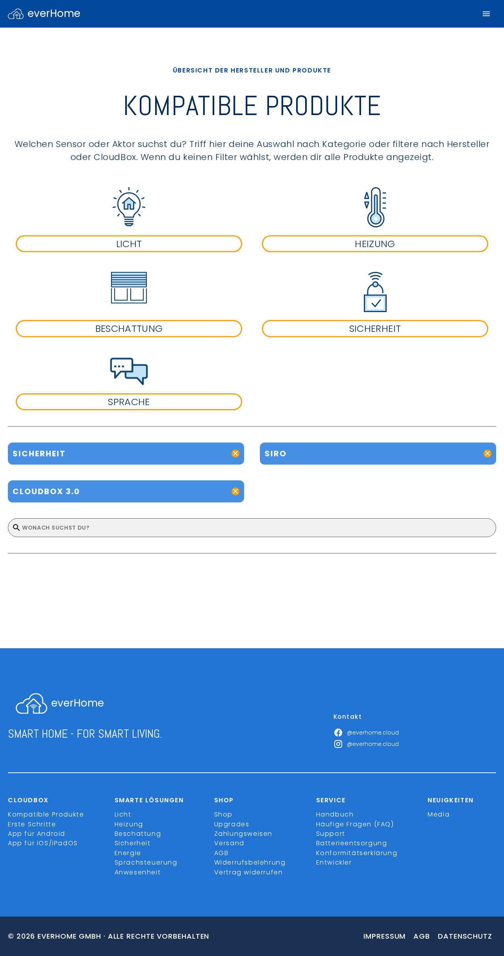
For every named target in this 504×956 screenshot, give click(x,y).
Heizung (129, 824)
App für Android (36, 833)
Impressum (384, 936)
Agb (421, 936)
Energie (128, 852)
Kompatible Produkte (46, 814)
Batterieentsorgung (351, 843)
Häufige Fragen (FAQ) (355, 824)
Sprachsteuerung (146, 862)
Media (439, 814)
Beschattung (138, 833)
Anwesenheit (138, 872)
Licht (123, 814)
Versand (229, 843)
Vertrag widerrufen (248, 872)
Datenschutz (465, 936)
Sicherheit (133, 843)
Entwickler (334, 862)
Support (330, 833)
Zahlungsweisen (243, 833)
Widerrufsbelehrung (250, 862)
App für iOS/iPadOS (43, 843)
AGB (221, 852)
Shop (223, 814)
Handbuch (335, 814)
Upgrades (232, 824)
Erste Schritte (32, 824)
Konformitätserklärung (357, 852)
